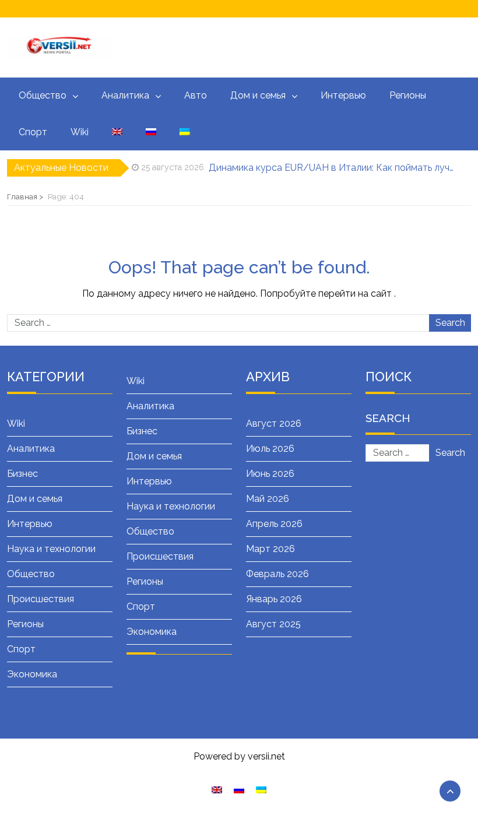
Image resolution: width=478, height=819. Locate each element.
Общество (42, 95)
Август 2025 (273, 624)
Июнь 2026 (270, 473)
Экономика (32, 674)
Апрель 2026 (274, 523)
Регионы (407, 95)
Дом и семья (258, 95)
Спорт (33, 132)
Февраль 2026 (277, 573)
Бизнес (22, 473)
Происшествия (40, 598)
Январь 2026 (274, 598)
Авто (195, 95)
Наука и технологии (51, 548)
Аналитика (125, 95)
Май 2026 (267, 498)
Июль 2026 (270, 448)
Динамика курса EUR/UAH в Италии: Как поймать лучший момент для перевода (332, 167)
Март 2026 (270, 548)
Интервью (343, 95)
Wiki (80, 132)
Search (450, 322)
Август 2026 (273, 423)
